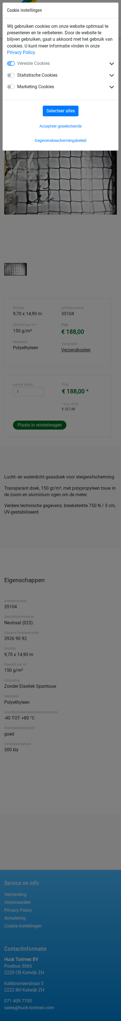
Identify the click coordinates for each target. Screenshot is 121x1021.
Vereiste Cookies (33, 63)
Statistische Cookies (37, 75)
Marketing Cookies (35, 86)
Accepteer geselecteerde (60, 126)
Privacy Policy (21, 52)
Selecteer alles (60, 111)
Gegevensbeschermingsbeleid (60, 140)
